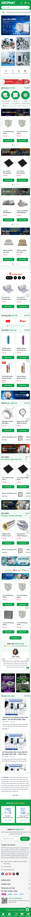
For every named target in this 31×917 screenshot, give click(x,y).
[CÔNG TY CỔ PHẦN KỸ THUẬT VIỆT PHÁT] (8, 3)
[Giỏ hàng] (25, 3)
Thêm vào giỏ (8, 385)
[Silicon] (23, 59)
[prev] (2, 570)
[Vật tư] (8, 44)
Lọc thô (15, 101)
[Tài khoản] (21, 3)
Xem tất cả (27, 87)
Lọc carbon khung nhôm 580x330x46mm (22, 173)
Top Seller (8, 330)
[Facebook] (2, 873)
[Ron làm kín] (8, 59)
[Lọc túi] (25, 95)
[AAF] (8, 321)
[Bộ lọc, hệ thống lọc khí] (20, 438)
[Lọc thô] (15, 95)
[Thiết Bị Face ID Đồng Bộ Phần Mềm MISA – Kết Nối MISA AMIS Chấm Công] (15, 707)
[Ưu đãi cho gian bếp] (15, 81)
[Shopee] (10, 873)
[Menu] (28, 3)
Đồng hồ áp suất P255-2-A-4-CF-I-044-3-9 (22, 423)
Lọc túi (25, 101)
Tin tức (7, 696)
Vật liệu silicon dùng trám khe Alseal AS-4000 (6, 350)
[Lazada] (13, 873)
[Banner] (15, 395)
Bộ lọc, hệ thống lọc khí (9, 437)
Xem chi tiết (8, 140)
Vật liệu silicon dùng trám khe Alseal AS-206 (21, 350)
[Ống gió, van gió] (23, 44)
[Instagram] (6, 873)
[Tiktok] (17, 873)
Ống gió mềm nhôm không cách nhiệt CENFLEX (22, 535)
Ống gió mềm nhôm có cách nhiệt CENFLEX (7, 535)
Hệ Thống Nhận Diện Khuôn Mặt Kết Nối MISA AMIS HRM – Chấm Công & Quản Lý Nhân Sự (15, 753)
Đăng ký (24, 838)
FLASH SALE (16, 274)
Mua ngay (4, 439)
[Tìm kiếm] (28, 7)
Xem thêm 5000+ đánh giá (19, 646)
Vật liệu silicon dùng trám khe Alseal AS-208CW (22, 378)
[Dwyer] (23, 321)
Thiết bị (9, 403)
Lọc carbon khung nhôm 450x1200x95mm (8, 173)
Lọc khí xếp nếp (5, 101)
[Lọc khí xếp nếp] (5, 95)
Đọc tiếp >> (5, 729)
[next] (28, 570)
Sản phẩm (9, 112)
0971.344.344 (7, 866)
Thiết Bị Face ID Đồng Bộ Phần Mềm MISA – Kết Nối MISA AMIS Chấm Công (15, 718)
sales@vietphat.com (9, 869)
